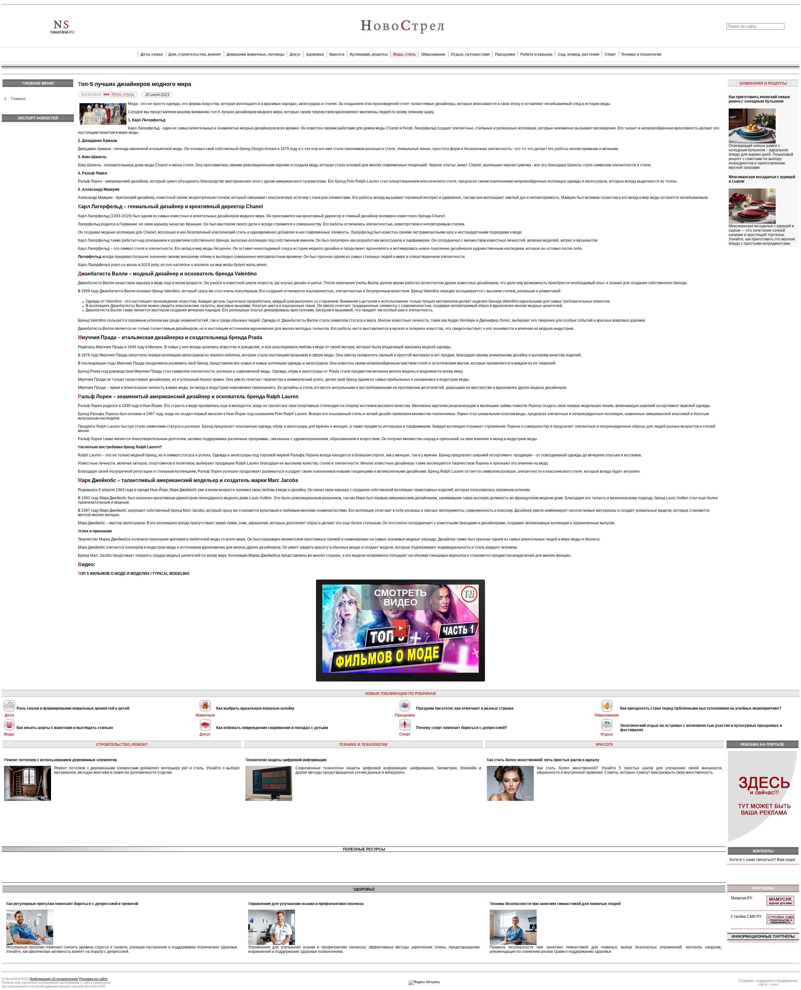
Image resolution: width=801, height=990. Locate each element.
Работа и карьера (536, 54)
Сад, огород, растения (578, 54)
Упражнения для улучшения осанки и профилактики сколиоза (306, 904)
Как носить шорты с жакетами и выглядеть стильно (65, 728)
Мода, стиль (404, 54)
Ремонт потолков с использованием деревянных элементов (60, 760)
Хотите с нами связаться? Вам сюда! (762, 859)
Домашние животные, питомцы (255, 54)
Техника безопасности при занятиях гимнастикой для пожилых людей (555, 904)
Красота (336, 54)
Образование (433, 54)
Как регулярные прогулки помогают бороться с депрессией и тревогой (72, 904)
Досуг (295, 54)
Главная (18, 99)
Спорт (610, 54)
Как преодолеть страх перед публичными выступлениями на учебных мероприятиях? (700, 708)
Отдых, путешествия (470, 54)
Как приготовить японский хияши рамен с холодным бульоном (759, 99)
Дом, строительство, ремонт (194, 54)
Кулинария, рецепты (369, 54)
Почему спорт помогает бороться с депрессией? (461, 728)
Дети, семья (151, 54)
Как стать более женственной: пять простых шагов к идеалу (543, 760)
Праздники (505, 54)
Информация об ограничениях (54, 979)
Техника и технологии (641, 54)
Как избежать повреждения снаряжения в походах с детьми (272, 728)
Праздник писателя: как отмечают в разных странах (465, 708)
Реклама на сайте (93, 979)
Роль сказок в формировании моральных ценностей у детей (73, 708)
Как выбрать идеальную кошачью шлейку (255, 708)
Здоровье (315, 54)
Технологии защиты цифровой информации (285, 760)
